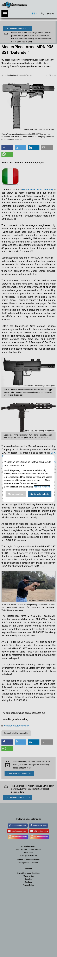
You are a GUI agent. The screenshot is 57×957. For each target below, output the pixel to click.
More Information (42, 487)
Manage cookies (15, 494)
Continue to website (39, 494)
